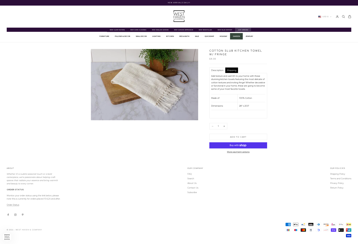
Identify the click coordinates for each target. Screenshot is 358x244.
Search (190, 178)
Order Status (13, 205)
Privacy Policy (337, 183)
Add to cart (238, 137)
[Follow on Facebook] (8, 214)
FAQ (189, 174)
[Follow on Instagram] (15, 214)
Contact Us (192, 188)
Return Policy (336, 188)
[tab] (217, 70)
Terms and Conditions (340, 178)
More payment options (238, 152)
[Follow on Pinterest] (22, 214)
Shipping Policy (337, 174)
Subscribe (192, 192)
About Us (191, 183)
